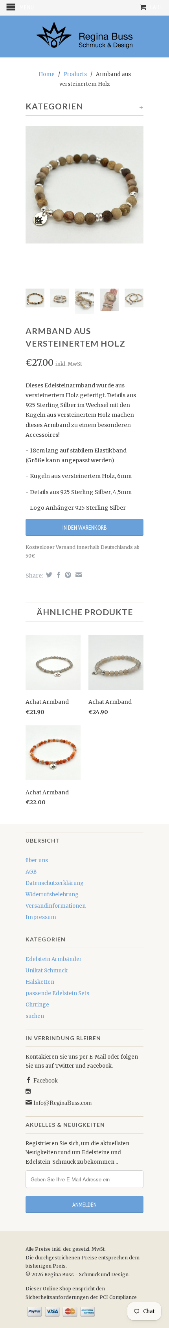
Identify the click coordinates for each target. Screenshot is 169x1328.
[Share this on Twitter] (48, 575)
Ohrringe (37, 1004)
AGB (31, 871)
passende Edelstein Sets (57, 993)
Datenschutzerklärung (55, 883)
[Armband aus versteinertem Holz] (84, 184)
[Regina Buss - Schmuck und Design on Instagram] (28, 1091)
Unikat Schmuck (47, 970)
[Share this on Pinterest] (67, 575)
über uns (37, 860)
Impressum (41, 917)
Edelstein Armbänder (54, 959)
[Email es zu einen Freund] (77, 575)
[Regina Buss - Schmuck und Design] (84, 36)
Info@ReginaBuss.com (62, 1102)
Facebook (45, 1080)
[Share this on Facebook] (57, 575)
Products (75, 74)
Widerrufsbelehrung (52, 894)
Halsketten (40, 982)
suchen (35, 1016)
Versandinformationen (56, 906)
